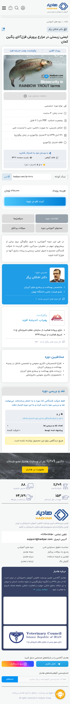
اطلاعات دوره (52, 218)
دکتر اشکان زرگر (36, 277)
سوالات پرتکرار (18, 228)
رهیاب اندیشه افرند (34, 320)
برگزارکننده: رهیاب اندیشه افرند (23, 51)
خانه (66, 21)
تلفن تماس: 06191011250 (54, 534)
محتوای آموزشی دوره (51, 228)
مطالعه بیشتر (41, 589)
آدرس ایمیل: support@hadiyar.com (47, 539)
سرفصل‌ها (18, 218)
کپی (6, 177)
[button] (35, 96)
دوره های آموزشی (54, 21)
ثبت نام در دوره (35, 201)
